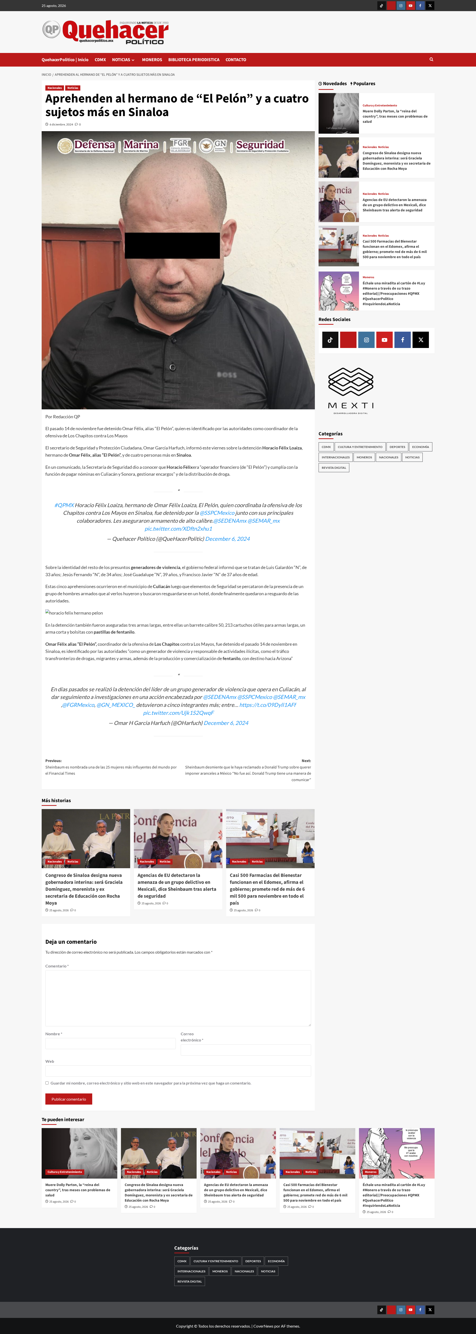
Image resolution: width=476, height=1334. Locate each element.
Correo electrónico (192, 1036)
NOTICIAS (121, 60)
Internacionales (336, 457)
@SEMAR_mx (263, 520)
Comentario (57, 965)
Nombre (53, 1033)
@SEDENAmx (229, 520)
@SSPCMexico (217, 512)
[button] (431, 59)
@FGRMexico (78, 704)
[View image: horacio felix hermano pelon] (74, 613)
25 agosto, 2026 (59, 910)
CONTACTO (236, 60)
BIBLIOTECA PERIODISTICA (193, 60)
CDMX (100, 60)
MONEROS (152, 60)
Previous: (111, 767)
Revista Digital (334, 467)
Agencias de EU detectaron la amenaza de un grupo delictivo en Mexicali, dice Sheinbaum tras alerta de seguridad (177, 886)
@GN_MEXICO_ (115, 704)
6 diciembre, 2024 (61, 124)
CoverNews (263, 1326)
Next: (248, 770)
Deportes (397, 447)
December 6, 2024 (227, 538)
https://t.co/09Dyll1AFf (267, 704)
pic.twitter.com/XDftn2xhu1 (178, 528)
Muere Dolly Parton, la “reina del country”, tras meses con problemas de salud (395, 116)
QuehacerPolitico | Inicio (65, 60)
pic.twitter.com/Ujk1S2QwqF (178, 712)
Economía (420, 447)
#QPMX (64, 505)
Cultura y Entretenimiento (380, 105)
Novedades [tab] (334, 83)
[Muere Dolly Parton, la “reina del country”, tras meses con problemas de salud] (339, 112)
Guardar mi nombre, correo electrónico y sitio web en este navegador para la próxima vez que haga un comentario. (151, 1083)
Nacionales (55, 88)
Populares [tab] (363, 83)
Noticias (72, 88)
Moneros (368, 277)
